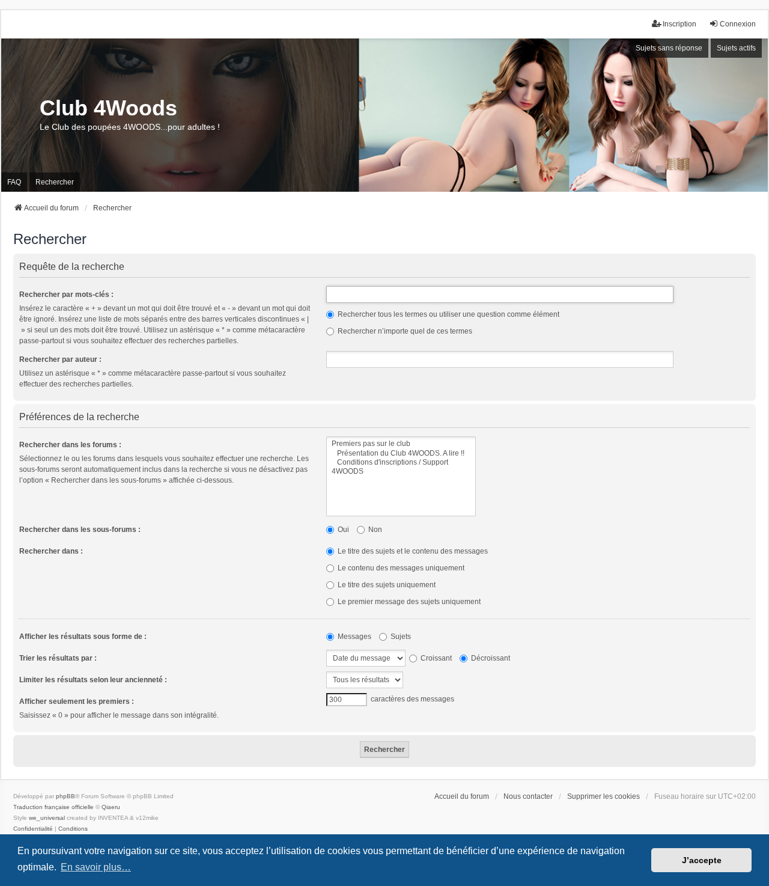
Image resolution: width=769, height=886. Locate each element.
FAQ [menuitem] (14, 182)
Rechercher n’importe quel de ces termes (404, 331)
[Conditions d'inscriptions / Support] (401, 462)
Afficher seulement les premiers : (76, 701)
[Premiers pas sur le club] (401, 443)
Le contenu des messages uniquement (400, 568)
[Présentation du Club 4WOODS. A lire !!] (401, 453)
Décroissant (489, 658)
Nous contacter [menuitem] (528, 796)
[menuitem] (33, 828)
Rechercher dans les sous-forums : (80, 529)
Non (374, 529)
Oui (342, 529)
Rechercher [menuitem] (54, 182)
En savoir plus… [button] (96, 867)
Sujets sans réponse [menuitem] (669, 48)
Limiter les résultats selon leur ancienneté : (93, 680)
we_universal (47, 817)
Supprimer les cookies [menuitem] (603, 796)
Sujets (400, 636)
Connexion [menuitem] (738, 24)
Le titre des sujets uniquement (386, 585)
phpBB (65, 796)
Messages (353, 636)
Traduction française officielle (53, 807)
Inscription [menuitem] (679, 24)
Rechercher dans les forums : (70, 445)
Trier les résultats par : (58, 658)
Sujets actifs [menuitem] (736, 48)
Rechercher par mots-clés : (66, 294)
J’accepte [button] (702, 860)
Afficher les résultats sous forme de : (83, 636)
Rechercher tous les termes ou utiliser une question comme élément (447, 314)
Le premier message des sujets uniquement (408, 601)
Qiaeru (111, 807)
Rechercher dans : (51, 551)
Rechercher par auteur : (60, 359)
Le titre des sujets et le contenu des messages (412, 551)
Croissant (435, 658)
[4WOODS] (401, 471)
